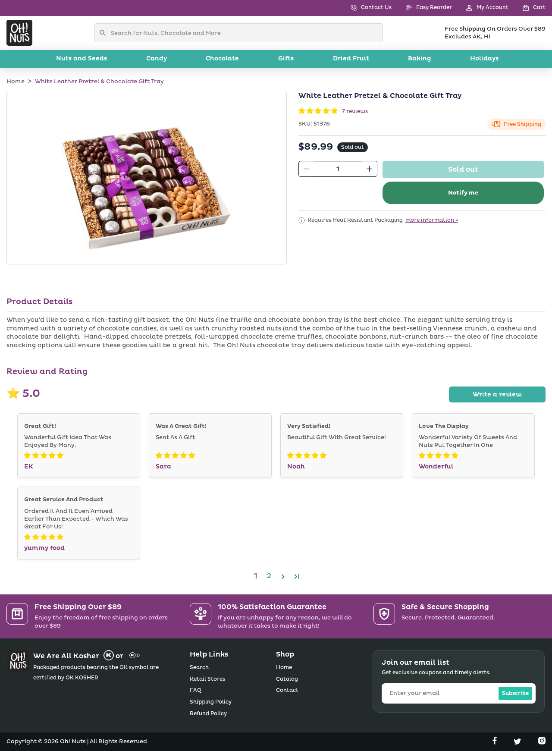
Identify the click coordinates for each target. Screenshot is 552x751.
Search (199, 667)
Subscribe (515, 693)
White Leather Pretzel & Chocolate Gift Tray (99, 81)
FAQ (195, 690)
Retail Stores (207, 679)
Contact (287, 690)
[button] (527, 8)
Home (15, 81)
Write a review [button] (497, 394)
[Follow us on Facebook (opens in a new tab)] (495, 742)
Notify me (463, 192)
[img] (43, 456)
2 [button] (269, 576)
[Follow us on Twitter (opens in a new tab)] (518, 742)
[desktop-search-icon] (105, 33)
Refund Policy (208, 713)
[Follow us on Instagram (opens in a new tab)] (542, 742)
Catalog (287, 679)
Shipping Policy (211, 702)
